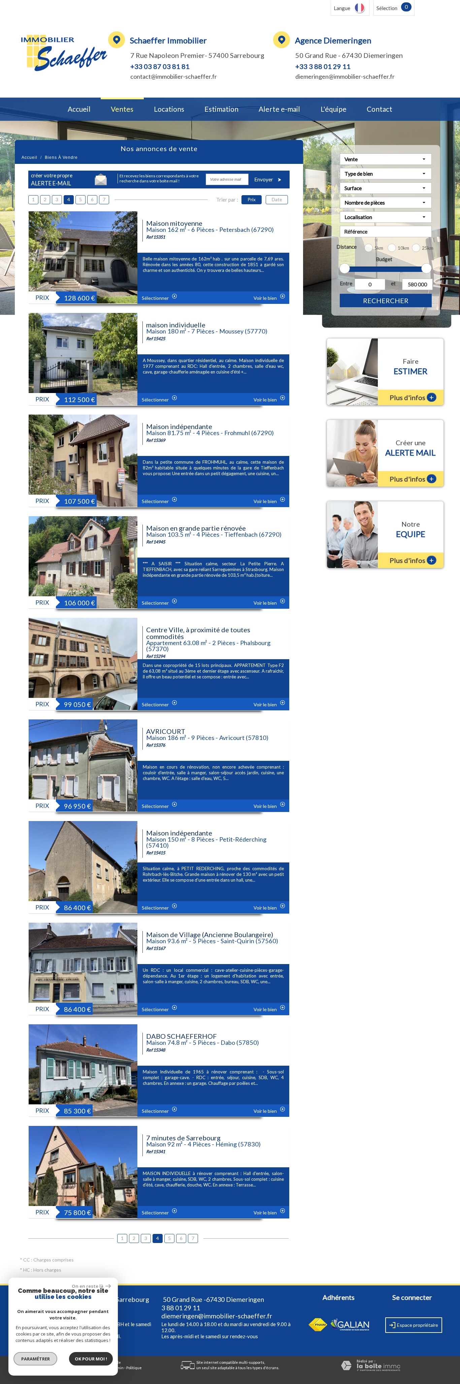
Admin (118, 1367)
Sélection (386, 8)
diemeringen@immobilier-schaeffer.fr (345, 76)
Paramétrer (35, 1359)
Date (277, 199)
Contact (379, 109)
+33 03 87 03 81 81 (160, 66)
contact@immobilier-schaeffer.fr (173, 76)
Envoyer (264, 179)
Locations (169, 109)
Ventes (122, 109)
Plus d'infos (412, 397)
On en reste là (88, 1286)
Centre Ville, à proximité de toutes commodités (198, 633)
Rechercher (385, 300)
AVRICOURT (165, 731)
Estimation (221, 109)
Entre (346, 283)
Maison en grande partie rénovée (196, 528)
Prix (252, 199)
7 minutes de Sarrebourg (183, 1138)
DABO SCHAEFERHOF (181, 1036)
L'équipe (334, 109)
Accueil (79, 109)
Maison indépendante (179, 426)
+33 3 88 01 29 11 (323, 66)
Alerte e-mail (279, 109)
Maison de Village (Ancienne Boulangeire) (209, 934)
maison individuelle (175, 325)
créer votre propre (51, 179)
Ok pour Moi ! (91, 1359)
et (393, 283)
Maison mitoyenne (174, 223)
